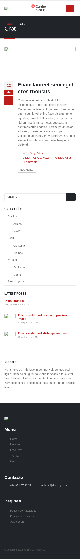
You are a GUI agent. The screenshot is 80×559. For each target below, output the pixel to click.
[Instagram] (60, 8)
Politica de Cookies (22, 516)
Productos (16, 450)
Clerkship (19, 245)
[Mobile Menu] (70, 8)
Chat (68, 157)
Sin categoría (16, 281)
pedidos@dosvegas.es (54, 485)
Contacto (15, 461)
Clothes (18, 253)
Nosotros (15, 444)
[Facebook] (52, 8)
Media (17, 274)
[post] (10, 319)
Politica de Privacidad (23, 510)
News (45, 157)
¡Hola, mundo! (14, 300)
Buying (12, 237)
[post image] (40, 61)
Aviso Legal (17, 521)
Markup (36, 157)
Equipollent (20, 267)
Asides (17, 224)
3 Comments (29, 162)
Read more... (27, 170)
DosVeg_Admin (35, 153)
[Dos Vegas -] (13, 8)
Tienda (14, 455)
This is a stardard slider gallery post (43, 333)
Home (14, 438)
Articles (26, 157)
